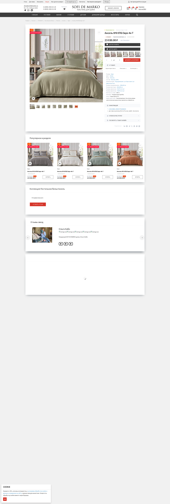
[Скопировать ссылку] (139, 126)
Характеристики (110, 68)
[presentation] (140, 54)
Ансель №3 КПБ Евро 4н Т (125, 171)
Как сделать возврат (57, 2)
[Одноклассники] (127, 126)
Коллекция (133, 68)
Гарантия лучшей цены (118, 37)
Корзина (141, 7)
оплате (118, 109)
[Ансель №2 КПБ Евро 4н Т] (119, 54)
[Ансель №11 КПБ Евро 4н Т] (137, 54)
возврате (123, 109)
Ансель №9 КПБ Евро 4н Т (95, 171)
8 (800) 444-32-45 (49, 9)
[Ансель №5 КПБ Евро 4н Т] (131, 54)
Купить (48, 177)
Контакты (82, 2)
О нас (25, 2)
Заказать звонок (113, 8)
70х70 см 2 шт (120, 91)
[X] (132, 126)
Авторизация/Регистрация (138, 2)
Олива (111, 76)
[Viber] (134, 126)
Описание (122, 68)
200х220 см (123, 85)
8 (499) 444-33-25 (49, 7)
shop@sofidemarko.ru (31, 6)
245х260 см (120, 87)
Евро (112, 74)
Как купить (40, 2)
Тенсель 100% (115, 79)
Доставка (32, 2)
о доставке (112, 109)
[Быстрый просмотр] (50, 149)
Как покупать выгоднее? (94, 2)
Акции (47, 2)
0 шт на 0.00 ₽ (142, 9)
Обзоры (106, 2)
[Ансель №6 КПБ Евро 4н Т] (107, 54)
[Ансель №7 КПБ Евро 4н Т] (113, 54)
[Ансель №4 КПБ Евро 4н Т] (125, 54)
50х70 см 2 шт (120, 89)
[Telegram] (129, 126)
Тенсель (112, 78)
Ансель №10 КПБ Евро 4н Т (35, 171)
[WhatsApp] (137, 126)
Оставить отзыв (38, 204)
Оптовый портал (71, 2)
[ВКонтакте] (124, 126)
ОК (5, 499)
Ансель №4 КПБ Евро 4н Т (65, 171)
